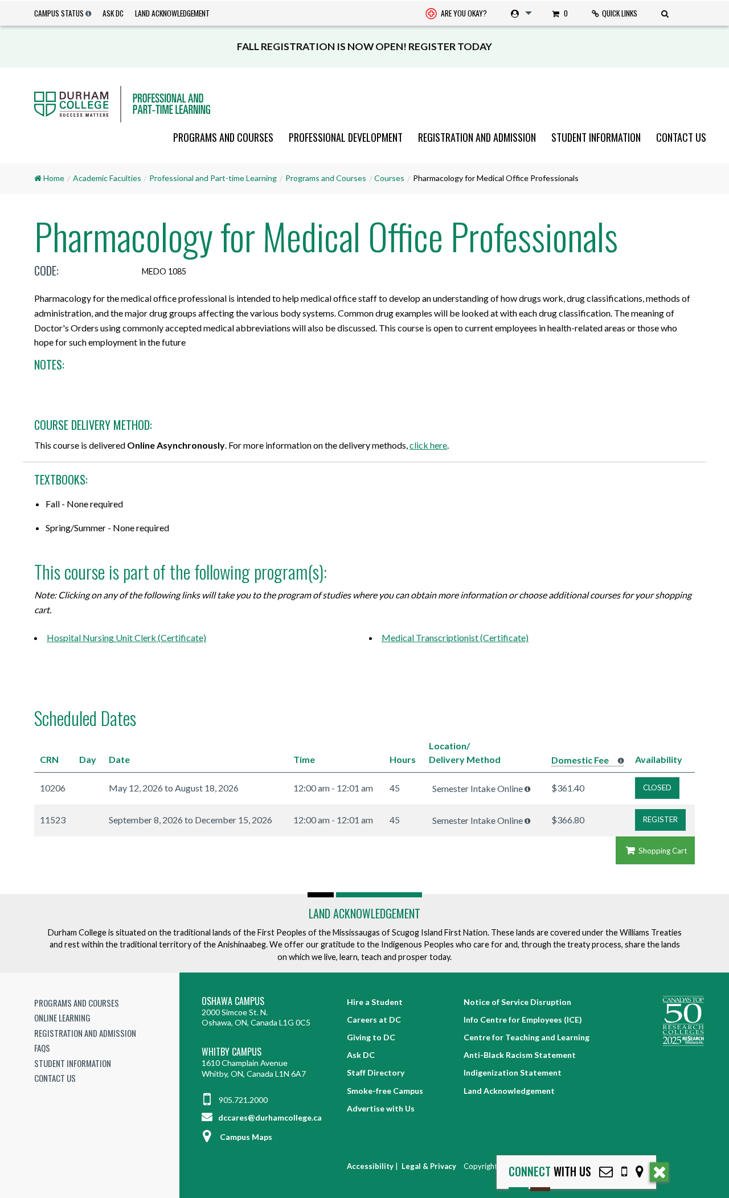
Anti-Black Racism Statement (520, 1055)
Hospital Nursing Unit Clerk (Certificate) (126, 637)
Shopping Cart (662, 850)
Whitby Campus (231, 1052)
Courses (389, 178)
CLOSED (657, 787)
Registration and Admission (477, 137)
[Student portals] (519, 13)
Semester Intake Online (477, 788)
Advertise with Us (381, 1108)
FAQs (42, 1047)
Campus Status (59, 13)
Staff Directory (375, 1072)
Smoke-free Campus (385, 1091)
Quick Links (619, 13)
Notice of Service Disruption (517, 1002)
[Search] (666, 13)
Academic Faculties (107, 178)
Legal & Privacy (429, 1166)
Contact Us (681, 137)
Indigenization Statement (513, 1072)
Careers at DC (374, 1019)
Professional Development (346, 137)
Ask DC (113, 13)
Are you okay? (463, 13)
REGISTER (660, 819)
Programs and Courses (223, 137)
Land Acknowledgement (172, 13)
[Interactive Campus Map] (640, 1171)
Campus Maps (246, 1137)
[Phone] (624, 1171)
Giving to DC (371, 1037)
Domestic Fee (580, 759)
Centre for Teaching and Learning (526, 1037)
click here (428, 445)
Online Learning (62, 1017)
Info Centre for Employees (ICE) (523, 1019)
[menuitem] (456, 13)
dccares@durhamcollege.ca (269, 1117)
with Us (550, 1172)
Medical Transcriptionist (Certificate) (455, 637)
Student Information (596, 137)
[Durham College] (364, 104)
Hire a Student (375, 1002)
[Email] (606, 1171)
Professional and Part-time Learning (213, 178)
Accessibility (370, 1166)
